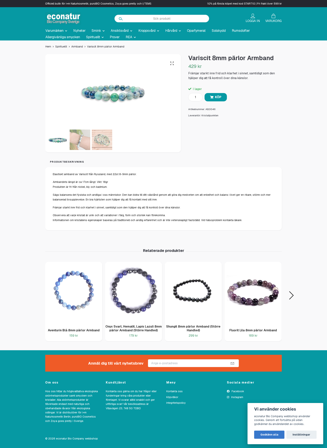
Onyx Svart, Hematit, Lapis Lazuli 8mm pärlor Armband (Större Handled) (133, 328)
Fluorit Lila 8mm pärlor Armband (253, 330)
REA (129, 37)
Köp (218, 97)
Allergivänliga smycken (62, 37)
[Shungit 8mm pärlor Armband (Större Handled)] (193, 292)
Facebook (237, 391)
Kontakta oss (174, 391)
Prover (115, 37)
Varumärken (54, 30)
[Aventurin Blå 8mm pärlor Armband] (73, 294)
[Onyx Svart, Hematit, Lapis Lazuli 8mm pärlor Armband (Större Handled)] (133, 292)
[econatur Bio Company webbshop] (63, 18)
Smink (96, 30)
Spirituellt (93, 37)
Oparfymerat (196, 30)
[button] (291, 295)
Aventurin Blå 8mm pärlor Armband (74, 330)
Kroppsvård (147, 30)
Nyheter (79, 30)
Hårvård (171, 30)
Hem (48, 46)
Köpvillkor (172, 397)
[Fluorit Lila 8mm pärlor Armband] (253, 294)
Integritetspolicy (176, 403)
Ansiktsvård (120, 30)
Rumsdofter (241, 30)
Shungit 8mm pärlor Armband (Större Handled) (193, 328)
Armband (77, 46)
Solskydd (219, 30)
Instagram (236, 397)
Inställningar (301, 434)
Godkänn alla (269, 434)
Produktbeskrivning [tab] (67, 161)
